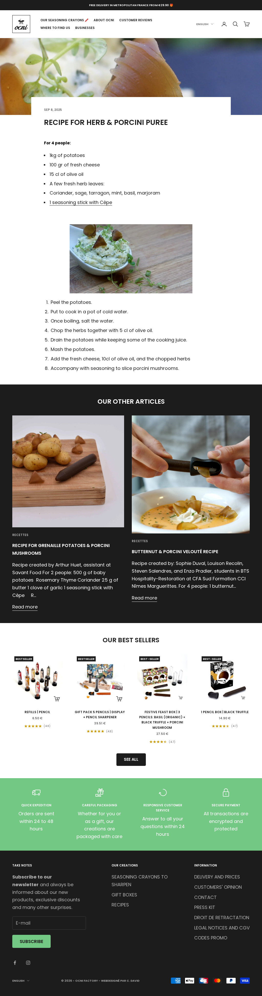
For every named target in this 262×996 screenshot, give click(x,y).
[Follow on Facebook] (14, 962)
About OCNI (104, 20)
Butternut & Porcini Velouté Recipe (175, 552)
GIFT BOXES (124, 895)
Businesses (85, 28)
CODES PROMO (210, 938)
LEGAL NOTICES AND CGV (222, 928)
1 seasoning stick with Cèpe (81, 202)
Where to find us (55, 28)
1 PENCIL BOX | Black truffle (225, 712)
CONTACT (205, 897)
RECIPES (120, 905)
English (202, 24)
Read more (25, 607)
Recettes (20, 535)
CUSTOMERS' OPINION (218, 887)
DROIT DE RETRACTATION (221, 917)
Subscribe (31, 941)
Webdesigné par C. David (120, 981)
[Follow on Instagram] (28, 962)
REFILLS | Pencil (37, 712)
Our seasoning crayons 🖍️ (64, 20)
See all (131, 759)
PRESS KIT (204, 907)
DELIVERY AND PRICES (217, 877)
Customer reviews (135, 20)
